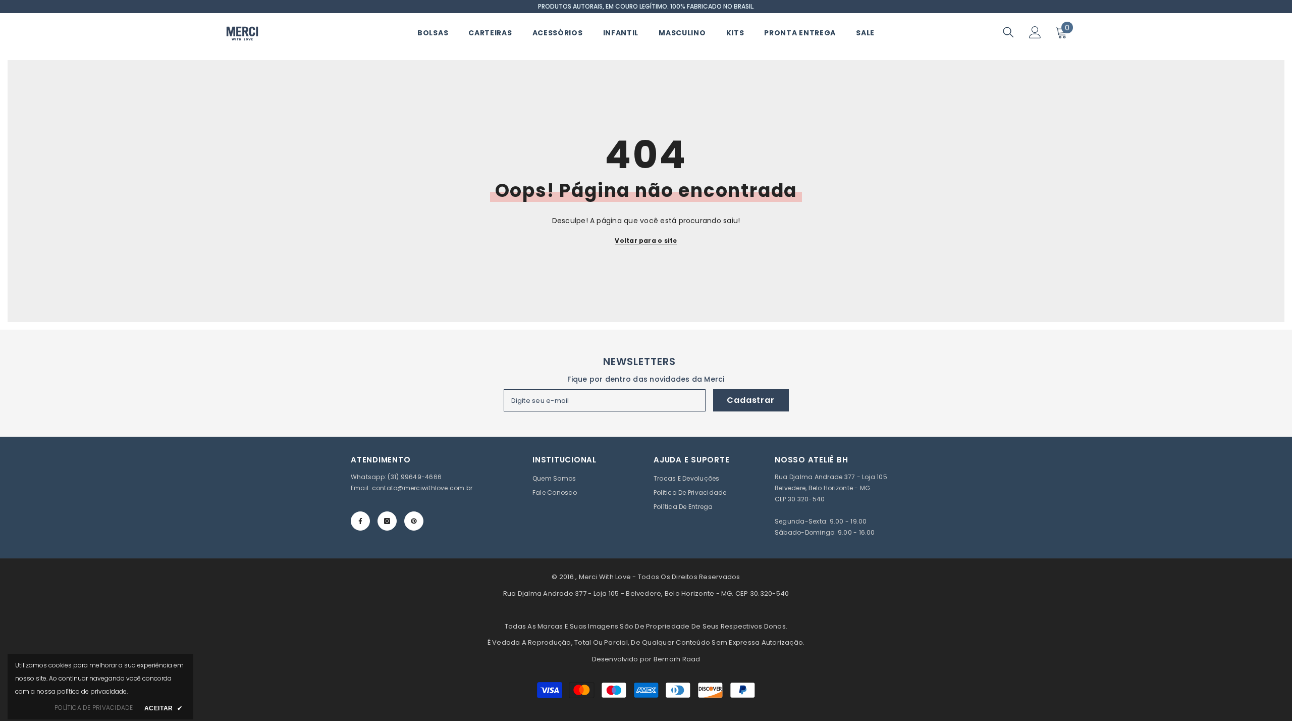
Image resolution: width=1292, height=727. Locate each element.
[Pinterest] (413, 521)
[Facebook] (360, 521)
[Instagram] (387, 521)
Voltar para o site (646, 240)
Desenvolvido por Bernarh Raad (646, 659)
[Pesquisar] (1008, 32)
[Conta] (1035, 32)
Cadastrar (750, 400)
